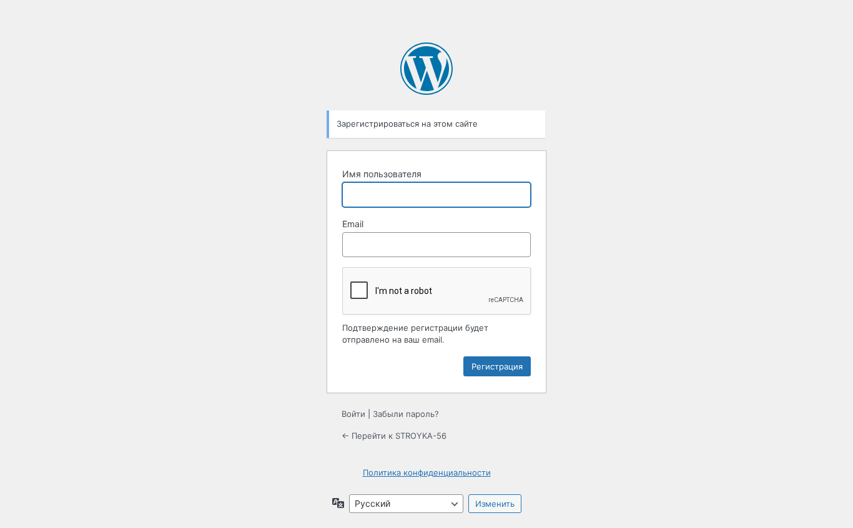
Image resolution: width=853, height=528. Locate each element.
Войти (353, 414)
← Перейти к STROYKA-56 (394, 436)
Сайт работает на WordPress (426, 68)
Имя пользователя (382, 174)
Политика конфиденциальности (427, 472)
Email (352, 223)
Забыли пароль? (406, 414)
